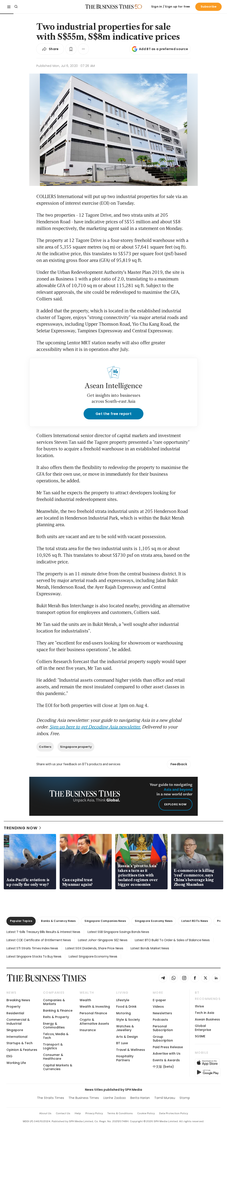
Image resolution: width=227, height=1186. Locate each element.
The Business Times (83, 1098)
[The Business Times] (109, 6)
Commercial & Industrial (18, 1021)
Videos (158, 1006)
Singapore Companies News (105, 921)
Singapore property (76, 747)
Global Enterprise (203, 1028)
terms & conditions (120, 1113)
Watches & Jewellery (125, 1028)
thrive (199, 1006)
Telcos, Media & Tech (55, 1036)
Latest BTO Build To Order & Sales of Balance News (172, 940)
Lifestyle (122, 1000)
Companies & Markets (54, 1002)
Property (13, 1006)
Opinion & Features (21, 1050)
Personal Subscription (163, 1028)
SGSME (200, 1036)
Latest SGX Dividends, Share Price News (94, 948)
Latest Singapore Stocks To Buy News (33, 956)
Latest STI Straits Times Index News (32, 948)
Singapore (14, 1030)
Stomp (185, 1098)
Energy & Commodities (54, 1025)
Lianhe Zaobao (114, 1098)
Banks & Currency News (58, 921)
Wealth (85, 1000)
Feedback (178, 764)
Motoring (123, 1013)
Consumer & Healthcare (53, 1057)
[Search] (16, 6)
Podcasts (160, 1019)
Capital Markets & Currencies (57, 1067)
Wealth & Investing (95, 1006)
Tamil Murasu (164, 1098)
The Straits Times (50, 1098)
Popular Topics (21, 921)
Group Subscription (163, 1038)
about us (45, 1113)
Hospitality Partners (124, 1058)
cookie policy (146, 1113)
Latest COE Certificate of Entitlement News (38, 940)
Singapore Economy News (153, 921)
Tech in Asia (204, 1013)
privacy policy (94, 1113)
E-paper (159, 1000)
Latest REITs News (194, 921)
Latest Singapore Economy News (93, 956)
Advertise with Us (166, 1053)
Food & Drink (126, 1006)
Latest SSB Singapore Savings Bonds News (118, 932)
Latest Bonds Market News (150, 948)
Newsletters (162, 1013)
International (16, 1036)
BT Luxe (122, 1043)
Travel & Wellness (130, 1050)
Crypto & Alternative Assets (94, 1021)
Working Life (16, 1063)
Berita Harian (140, 1098)
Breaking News (18, 1000)
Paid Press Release (168, 1047)
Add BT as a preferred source (163, 49)
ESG (9, 1056)
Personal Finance (93, 1013)
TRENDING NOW (20, 828)
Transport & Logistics (53, 1046)
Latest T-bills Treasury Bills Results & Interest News (43, 932)
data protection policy (173, 1113)
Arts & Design (127, 1036)
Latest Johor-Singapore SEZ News (102, 940)
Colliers (45, 747)
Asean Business (207, 1019)
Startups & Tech (19, 1043)
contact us (63, 1113)
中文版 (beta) (163, 1066)
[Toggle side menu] (8, 6)
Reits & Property (56, 1017)
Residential (15, 1013)
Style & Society (128, 1019)
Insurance (88, 1030)
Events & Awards (166, 1060)
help (78, 1113)
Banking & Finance (57, 1010)
